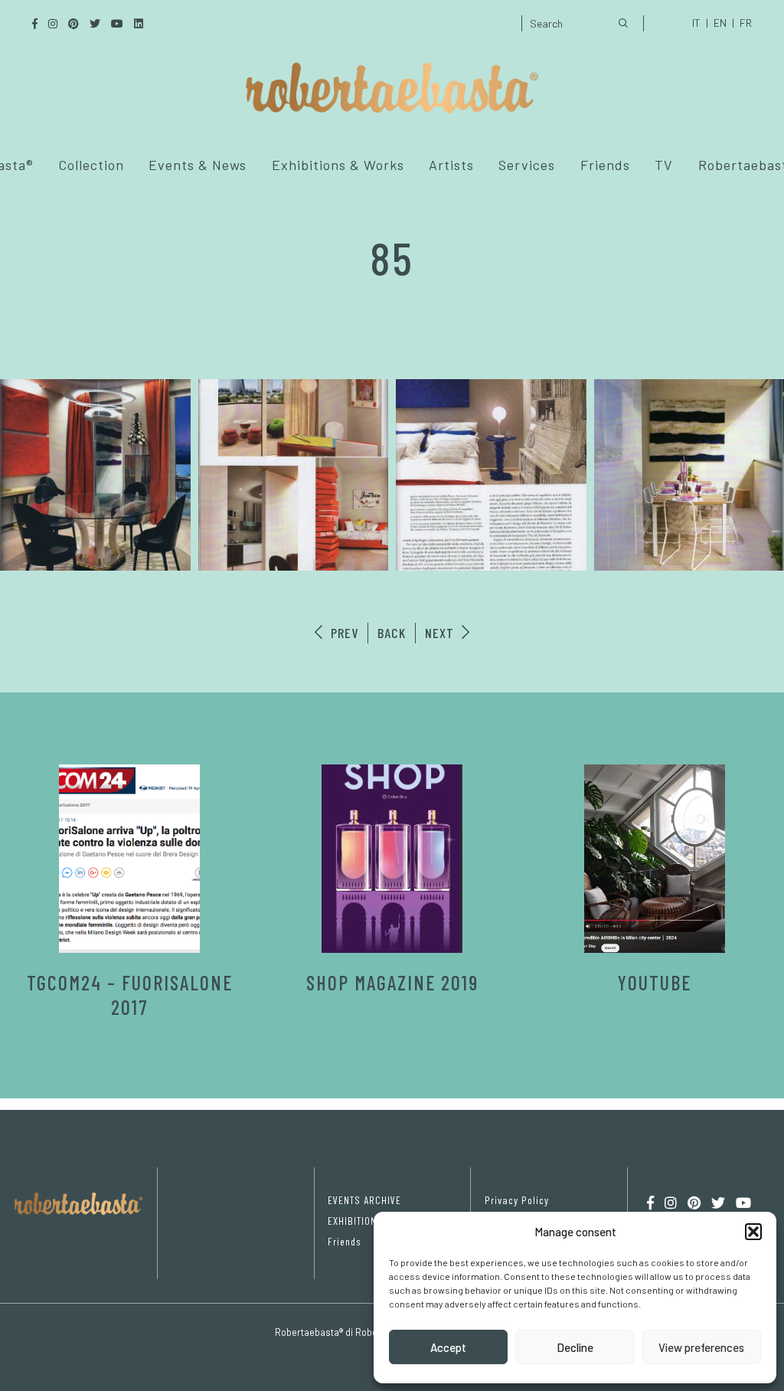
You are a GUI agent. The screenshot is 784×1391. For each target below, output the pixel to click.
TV (664, 164)
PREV (342, 632)
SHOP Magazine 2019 (392, 982)
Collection (91, 164)
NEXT (441, 632)
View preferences (701, 1347)
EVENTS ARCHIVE (364, 1199)
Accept (448, 1347)
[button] (753, 1231)
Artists (451, 164)
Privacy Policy (517, 1199)
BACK (391, 632)
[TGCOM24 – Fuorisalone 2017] (130, 858)
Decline (575, 1347)
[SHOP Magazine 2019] (392, 858)
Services (526, 164)
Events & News (198, 164)
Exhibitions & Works (338, 164)
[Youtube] (655, 858)
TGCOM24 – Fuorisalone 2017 (130, 994)
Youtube (654, 982)
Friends (605, 164)
